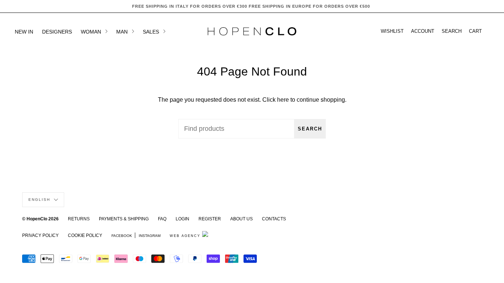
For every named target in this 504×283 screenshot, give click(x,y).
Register (210, 218)
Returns (79, 218)
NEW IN (24, 32)
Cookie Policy (85, 235)
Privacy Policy (40, 235)
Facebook (121, 236)
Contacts (274, 218)
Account (422, 31)
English (40, 200)
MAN (122, 32)
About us (241, 218)
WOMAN (92, 32)
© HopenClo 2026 (40, 218)
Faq (162, 218)
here (283, 100)
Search (310, 129)
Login (182, 218)
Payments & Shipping (124, 218)
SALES (151, 32)
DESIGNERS (57, 32)
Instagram (149, 236)
